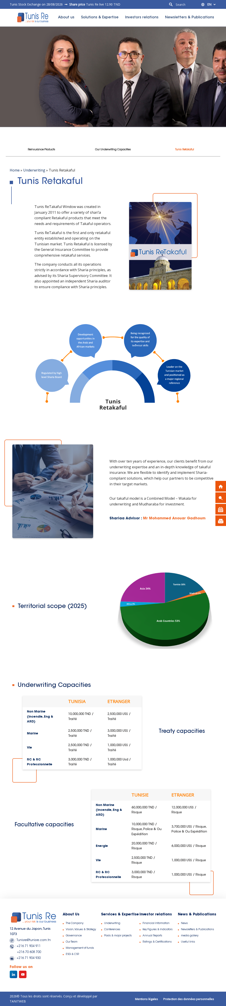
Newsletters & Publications (189, 17)
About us (66, 17)
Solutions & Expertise (100, 17)
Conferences (112, 929)
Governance (74, 935)
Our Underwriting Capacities (113, 149)
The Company (74, 923)
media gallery (189, 935)
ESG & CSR (72, 954)
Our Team (71, 942)
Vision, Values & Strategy (81, 929)
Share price (77, 4)
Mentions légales (146, 999)
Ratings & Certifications (157, 942)
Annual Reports (152, 935)
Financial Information (156, 923)
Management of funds (80, 948)
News (184, 923)
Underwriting (34, 170)
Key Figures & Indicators (158, 929)
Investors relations (141, 17)
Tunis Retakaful (184, 149)
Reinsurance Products (41, 149)
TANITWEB (18, 1001)
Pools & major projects (118, 935)
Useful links (188, 942)
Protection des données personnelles (188, 999)
